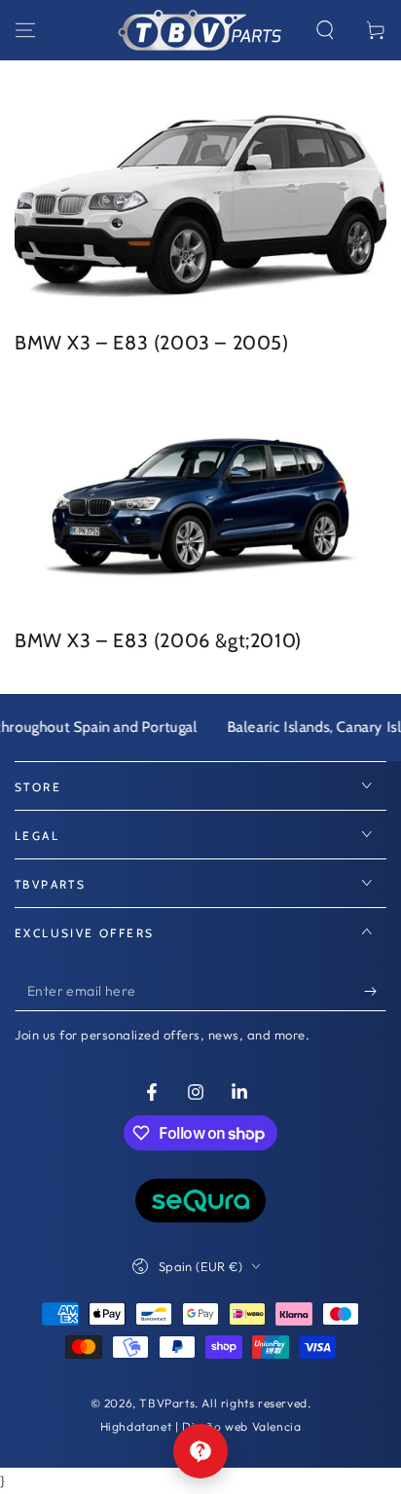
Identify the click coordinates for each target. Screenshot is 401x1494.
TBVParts (167, 1403)
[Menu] (25, 30)
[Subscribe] (375, 991)
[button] (325, 30)
